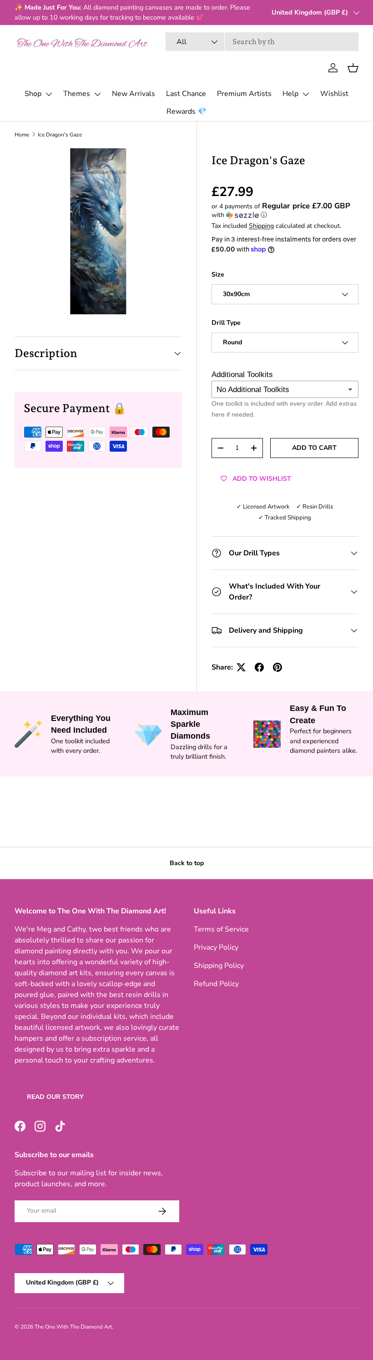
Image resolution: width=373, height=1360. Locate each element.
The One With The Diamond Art (73, 1326)
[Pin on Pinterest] (277, 667)
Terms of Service (221, 929)
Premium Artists (244, 94)
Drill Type (226, 322)
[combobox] (262, 41)
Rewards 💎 (186, 111)
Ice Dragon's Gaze (60, 134)
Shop (33, 94)
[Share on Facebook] (259, 667)
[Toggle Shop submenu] (48, 94)
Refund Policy (216, 984)
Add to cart (314, 447)
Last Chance (186, 94)
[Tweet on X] (241, 667)
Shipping (261, 226)
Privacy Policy (216, 947)
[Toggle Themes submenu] (97, 94)
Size (218, 274)
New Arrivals (133, 94)
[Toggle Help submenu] (305, 94)
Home (22, 134)
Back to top (187, 863)
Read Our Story (55, 1097)
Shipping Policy (219, 966)
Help (290, 94)
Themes (76, 94)
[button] (353, 68)
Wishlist (334, 94)
